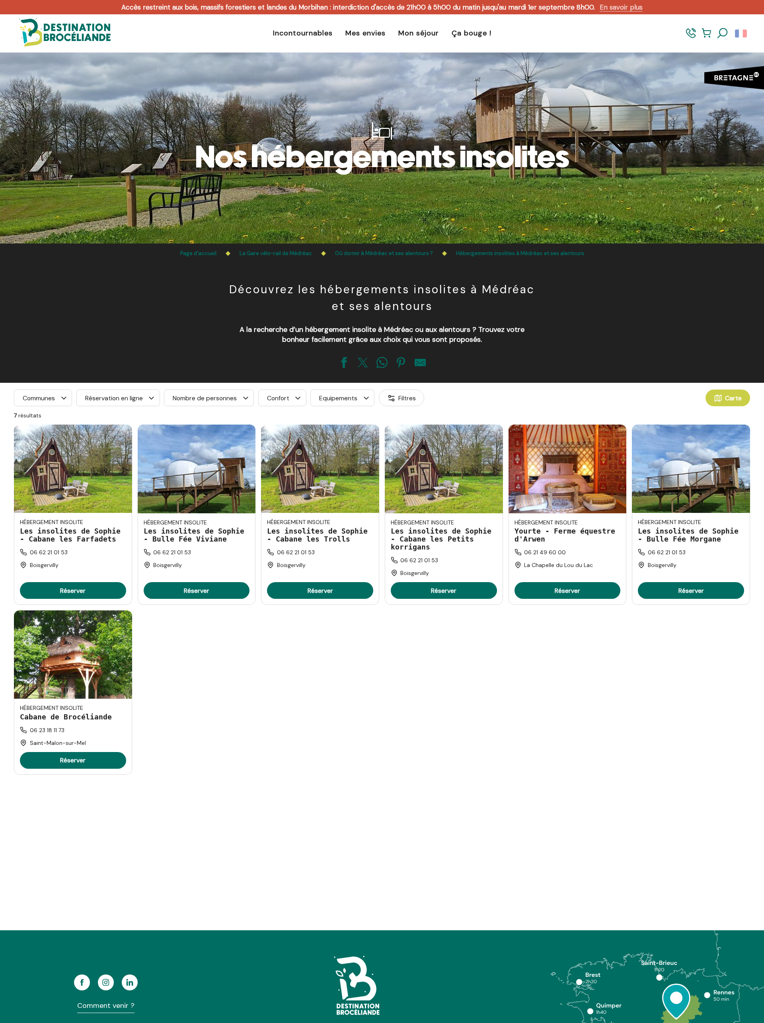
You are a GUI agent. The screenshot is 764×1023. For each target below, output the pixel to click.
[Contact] (691, 37)
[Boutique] (706, 37)
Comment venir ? (105, 1005)
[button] (722, 33)
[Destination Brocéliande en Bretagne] (59, 33)
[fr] (741, 33)
